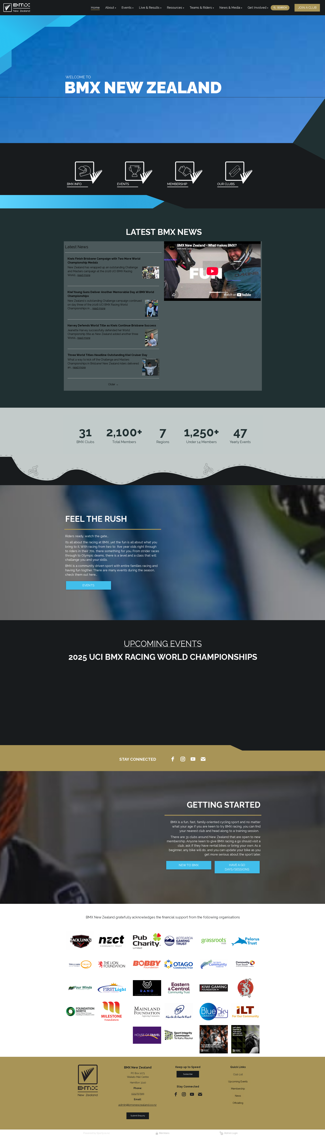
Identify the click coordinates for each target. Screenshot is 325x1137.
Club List (238, 1074)
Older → (113, 384)
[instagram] (183, 759)
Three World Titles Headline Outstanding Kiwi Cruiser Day (107, 355)
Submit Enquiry (138, 1115)
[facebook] (173, 759)
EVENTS (88, 585)
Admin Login (230, 1133)
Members (163, 1133)
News (238, 1095)
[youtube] (193, 759)
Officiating (238, 1103)
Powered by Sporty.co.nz (96, 1133)
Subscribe (187, 1074)
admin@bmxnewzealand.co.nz (137, 1104)
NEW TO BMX (189, 865)
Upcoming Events (238, 1081)
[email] (203, 759)
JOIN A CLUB (307, 7)
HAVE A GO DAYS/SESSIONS (237, 867)
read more (83, 275)
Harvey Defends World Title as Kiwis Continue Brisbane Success (112, 325)
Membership (238, 1088)
